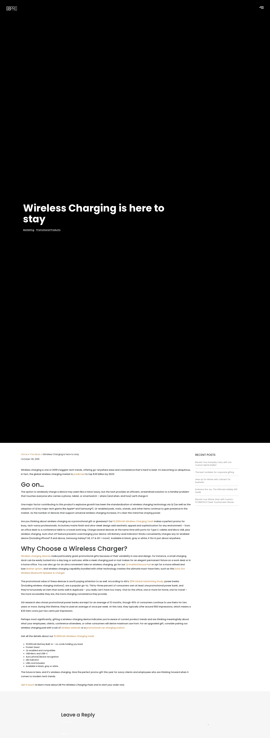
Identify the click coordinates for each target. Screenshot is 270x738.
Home (24, 454)
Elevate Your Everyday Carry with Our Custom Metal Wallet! (213, 463)
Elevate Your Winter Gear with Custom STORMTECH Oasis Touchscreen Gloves (214, 501)
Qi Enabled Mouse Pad (138, 564)
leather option (34, 568)
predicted (79, 474)
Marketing (28, 230)
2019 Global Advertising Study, (147, 581)
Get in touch (27, 684)
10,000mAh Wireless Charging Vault (133, 521)
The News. (35, 454)
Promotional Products (48, 230)
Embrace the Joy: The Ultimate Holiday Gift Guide (216, 491)
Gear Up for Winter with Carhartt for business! (212, 481)
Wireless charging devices (36, 556)
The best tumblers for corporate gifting (214, 472)
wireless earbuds (71, 627)
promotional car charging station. (105, 627)
